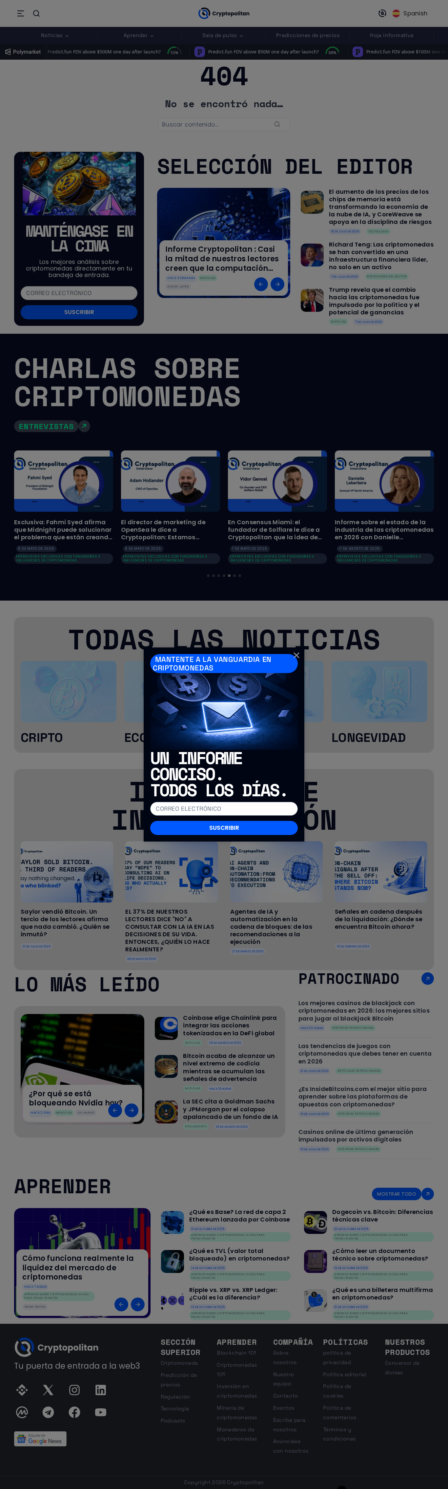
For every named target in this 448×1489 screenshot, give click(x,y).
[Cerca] (296, 655)
